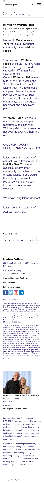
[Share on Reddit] (34, 240)
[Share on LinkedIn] (22, 240)
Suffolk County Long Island (12, 35)
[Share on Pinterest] (18, 240)
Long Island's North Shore (11, 32)
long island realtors (31, 28)
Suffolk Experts (15, 480)
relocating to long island (28, 32)
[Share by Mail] (39, 240)
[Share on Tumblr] (26, 240)
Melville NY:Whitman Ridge (18, 24)
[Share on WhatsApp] (14, 240)
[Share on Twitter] (10, 240)
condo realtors (19, 28)
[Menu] (38, 4)
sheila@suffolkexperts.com (15, 273)
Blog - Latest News (10, 12)
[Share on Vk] (30, 240)
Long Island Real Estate (32, 35)
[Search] (32, 4)
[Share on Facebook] (5, 240)
